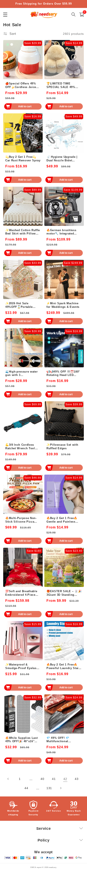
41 (54, 779)
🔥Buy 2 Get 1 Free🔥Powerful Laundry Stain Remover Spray (63, 666)
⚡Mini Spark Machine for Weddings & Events (62, 305)
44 (26, 788)
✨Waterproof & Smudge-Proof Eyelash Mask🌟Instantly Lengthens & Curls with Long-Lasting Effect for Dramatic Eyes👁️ (22, 666)
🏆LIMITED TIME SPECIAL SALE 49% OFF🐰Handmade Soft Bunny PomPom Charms (64, 85)
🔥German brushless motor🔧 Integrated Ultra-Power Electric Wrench (61, 232)
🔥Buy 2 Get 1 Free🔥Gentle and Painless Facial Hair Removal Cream (61, 520)
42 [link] (65, 779)
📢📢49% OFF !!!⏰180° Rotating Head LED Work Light (63, 373)
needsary (53, 867)
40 (42, 779)
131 (49, 788)
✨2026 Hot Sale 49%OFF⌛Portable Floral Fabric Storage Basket (20, 305)
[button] (81, 14)
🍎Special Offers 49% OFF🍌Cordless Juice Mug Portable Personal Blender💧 (21, 85)
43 (76, 779)
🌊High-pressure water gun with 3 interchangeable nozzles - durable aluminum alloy (22, 373)
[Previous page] (8, 778)
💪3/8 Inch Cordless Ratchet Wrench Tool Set (20, 446)
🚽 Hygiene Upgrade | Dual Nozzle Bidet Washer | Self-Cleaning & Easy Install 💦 (62, 158)
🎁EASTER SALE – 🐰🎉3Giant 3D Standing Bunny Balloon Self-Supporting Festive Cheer (64, 593)
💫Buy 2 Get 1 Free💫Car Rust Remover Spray (23, 158)
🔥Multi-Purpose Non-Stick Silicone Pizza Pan (21, 520)
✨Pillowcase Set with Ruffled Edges (62, 446)
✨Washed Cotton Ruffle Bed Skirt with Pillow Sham (22, 232)
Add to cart (24, 106)
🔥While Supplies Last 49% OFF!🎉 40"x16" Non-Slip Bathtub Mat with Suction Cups (21, 739)
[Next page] (60, 788)
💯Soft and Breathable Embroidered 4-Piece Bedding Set (21, 593)
